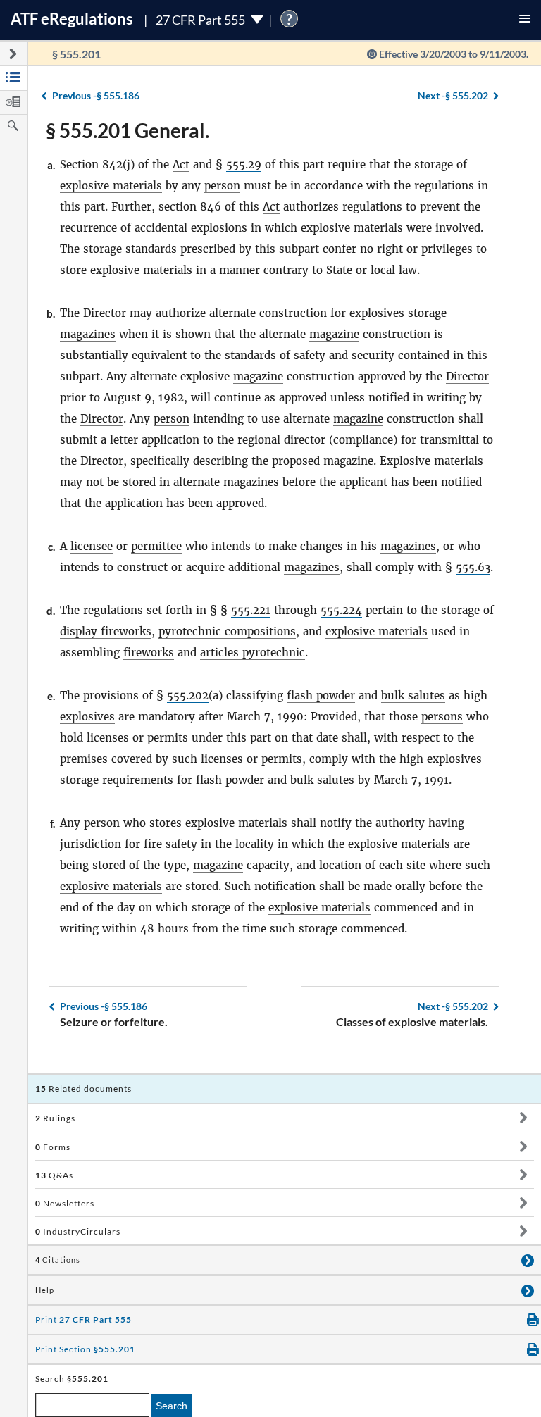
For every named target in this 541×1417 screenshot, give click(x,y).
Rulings (55, 1118)
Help (44, 1290)
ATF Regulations (72, 18)
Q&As (54, 1175)
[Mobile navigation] (525, 20)
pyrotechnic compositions (227, 631)
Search (171, 1405)
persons (442, 716)
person (222, 185)
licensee (91, 546)
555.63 (473, 567)
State (339, 270)
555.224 (341, 610)
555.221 (250, 610)
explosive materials (111, 185)
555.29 (243, 164)
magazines (88, 334)
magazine (334, 334)
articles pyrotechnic (252, 652)
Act (181, 164)
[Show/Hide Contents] (523, 1118)
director (304, 440)
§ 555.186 (95, 95)
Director (104, 313)
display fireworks (105, 631)
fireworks (148, 652)
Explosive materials (431, 461)
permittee (156, 546)
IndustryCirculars (77, 1231)
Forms (52, 1147)
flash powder (321, 695)
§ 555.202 (453, 95)
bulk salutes (413, 695)
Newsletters (64, 1203)
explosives (376, 313)
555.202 (188, 695)
